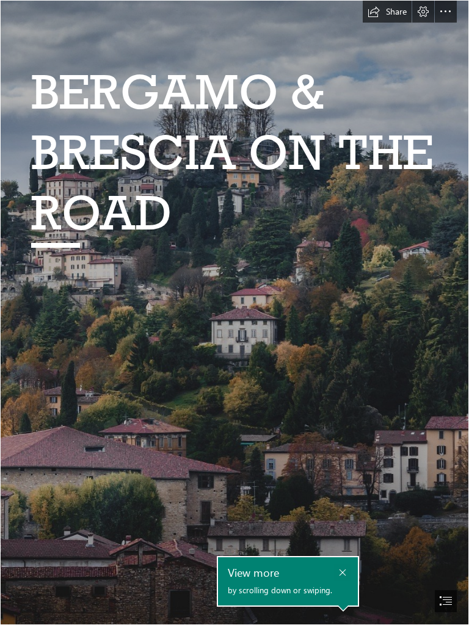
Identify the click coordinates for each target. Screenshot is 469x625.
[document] (234, 312)
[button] (387, 12)
